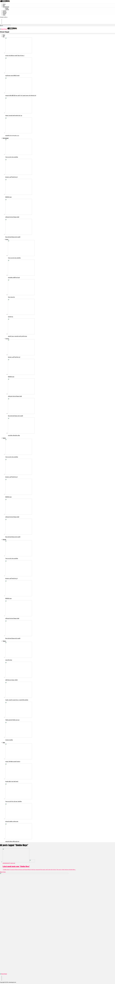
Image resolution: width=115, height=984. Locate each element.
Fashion (7, 9)
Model (6, 8)
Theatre (4, 13)
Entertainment (6, 6)
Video (4, 14)
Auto (4, 5)
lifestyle (5, 12)
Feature (4, 10)
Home (4, 4)
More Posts (3, 872)
